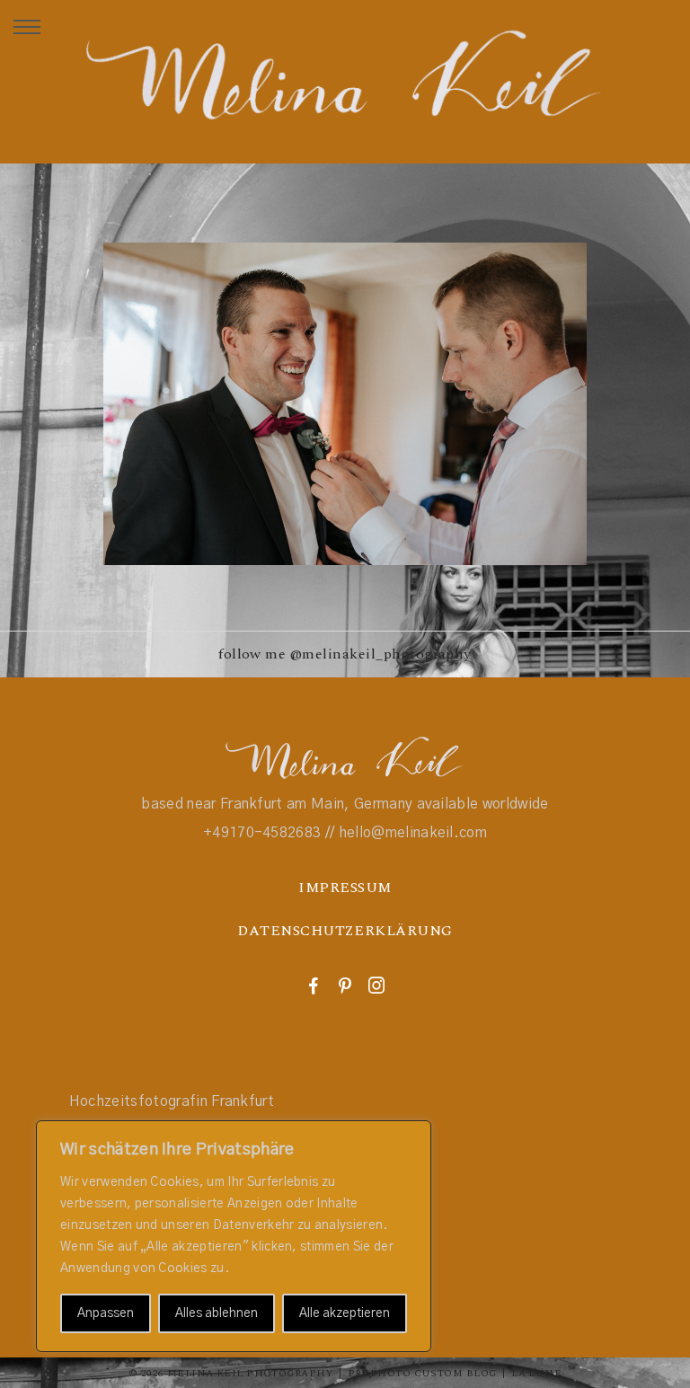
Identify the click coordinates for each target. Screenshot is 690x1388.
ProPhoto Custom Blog (422, 1373)
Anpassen (105, 1313)
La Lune (536, 1373)
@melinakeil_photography (381, 654)
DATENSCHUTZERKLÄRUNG (345, 931)
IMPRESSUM (344, 887)
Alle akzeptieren (344, 1313)
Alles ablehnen (216, 1313)
